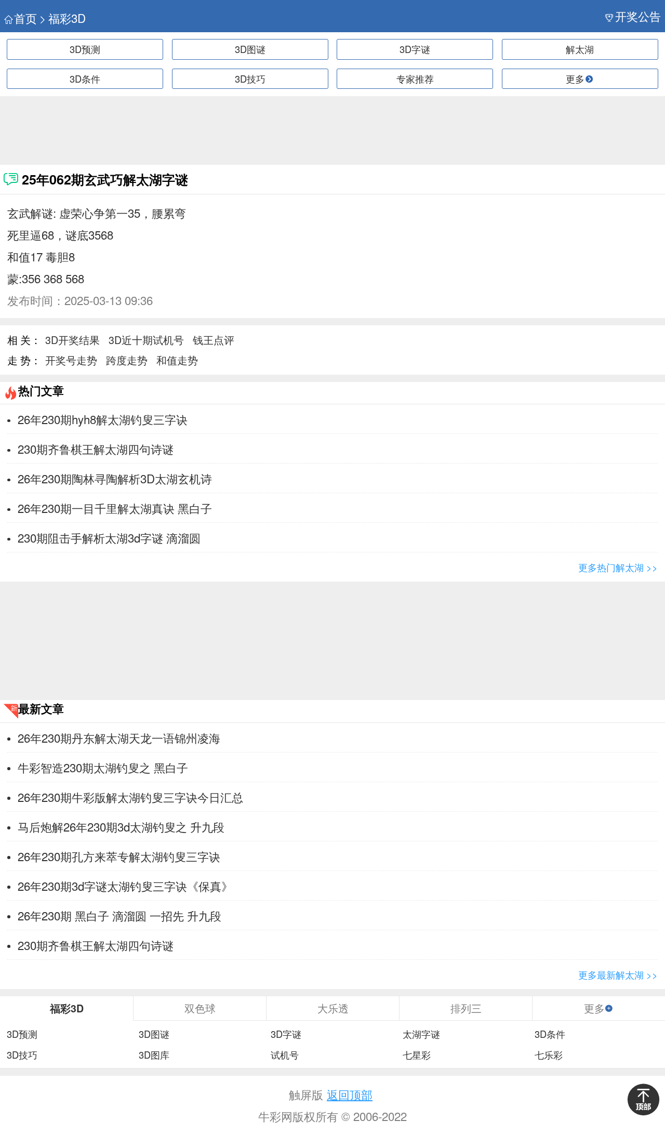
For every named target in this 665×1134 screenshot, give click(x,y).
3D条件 (85, 78)
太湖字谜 (421, 1034)
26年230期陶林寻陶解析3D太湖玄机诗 (115, 478)
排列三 (466, 1008)
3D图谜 (250, 49)
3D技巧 (250, 78)
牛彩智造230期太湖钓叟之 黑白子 (103, 767)
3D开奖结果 (72, 339)
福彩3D (67, 17)
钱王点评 (213, 339)
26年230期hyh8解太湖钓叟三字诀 (103, 419)
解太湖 (580, 49)
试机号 (285, 1055)
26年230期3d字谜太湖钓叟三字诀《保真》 (125, 885)
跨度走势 (127, 359)
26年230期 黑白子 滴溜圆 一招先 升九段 (119, 915)
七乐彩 (549, 1055)
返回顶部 (350, 1094)
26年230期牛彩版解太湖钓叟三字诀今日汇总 (130, 796)
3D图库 (154, 1055)
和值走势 (177, 359)
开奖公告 (638, 15)
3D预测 (85, 49)
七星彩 (417, 1055)
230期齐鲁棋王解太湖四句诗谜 (96, 448)
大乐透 (333, 1008)
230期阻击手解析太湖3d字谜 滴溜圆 (109, 537)
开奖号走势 (71, 359)
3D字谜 (415, 49)
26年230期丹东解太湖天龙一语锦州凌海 (119, 737)
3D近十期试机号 (146, 339)
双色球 (200, 1008)
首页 (25, 17)
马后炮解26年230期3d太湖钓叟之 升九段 (121, 826)
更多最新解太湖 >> (618, 974)
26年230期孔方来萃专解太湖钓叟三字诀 (119, 856)
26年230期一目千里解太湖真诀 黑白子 (115, 507)
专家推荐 (415, 78)
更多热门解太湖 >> (618, 567)
